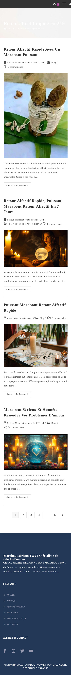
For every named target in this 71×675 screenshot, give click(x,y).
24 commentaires (16, 427)
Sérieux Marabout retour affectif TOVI (25, 62)
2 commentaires (15, 67)
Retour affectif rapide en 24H (31, 28)
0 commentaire (54, 224)
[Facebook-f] (5, 651)
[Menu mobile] (63, 4)
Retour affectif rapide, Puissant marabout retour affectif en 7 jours (33, 206)
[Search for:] (68, 4)
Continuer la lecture (18, 184)
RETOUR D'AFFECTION (27, 224)
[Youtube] (31, 651)
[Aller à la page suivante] (63, 515)
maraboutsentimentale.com (19, 318)
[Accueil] (5, 28)
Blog (53, 62)
